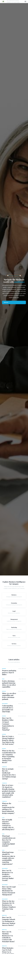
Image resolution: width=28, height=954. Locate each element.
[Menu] (25, 1)
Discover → (6, 302)
